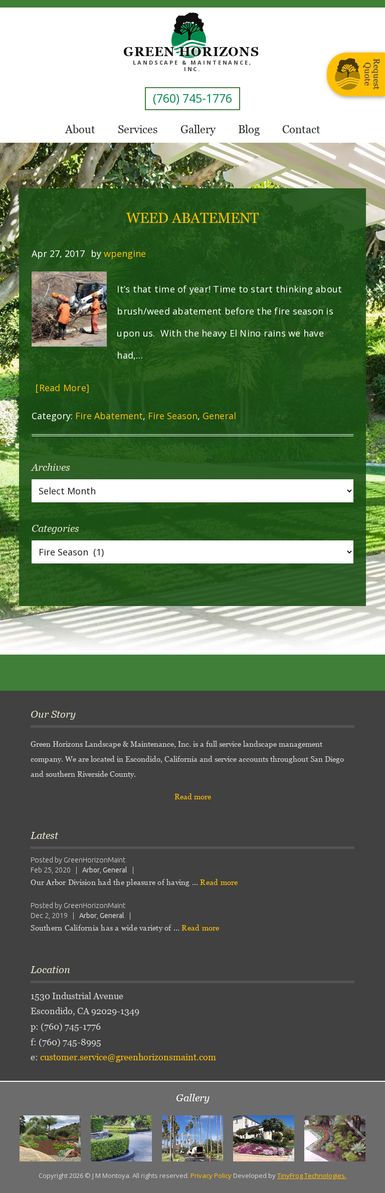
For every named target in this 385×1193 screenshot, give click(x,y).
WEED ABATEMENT (192, 218)
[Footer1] (50, 1138)
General (219, 416)
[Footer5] (334, 1138)
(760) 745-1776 (192, 98)
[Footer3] (192, 1138)
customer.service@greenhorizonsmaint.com (128, 1057)
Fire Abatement (109, 416)
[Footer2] (121, 1138)
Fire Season (173, 416)
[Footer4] (263, 1138)
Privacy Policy (211, 1175)
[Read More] (62, 388)
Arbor (91, 870)
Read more (192, 796)
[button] (30, 1138)
